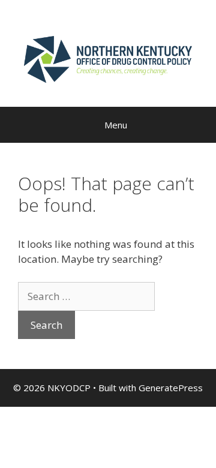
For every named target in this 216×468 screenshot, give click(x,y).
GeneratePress (171, 388)
